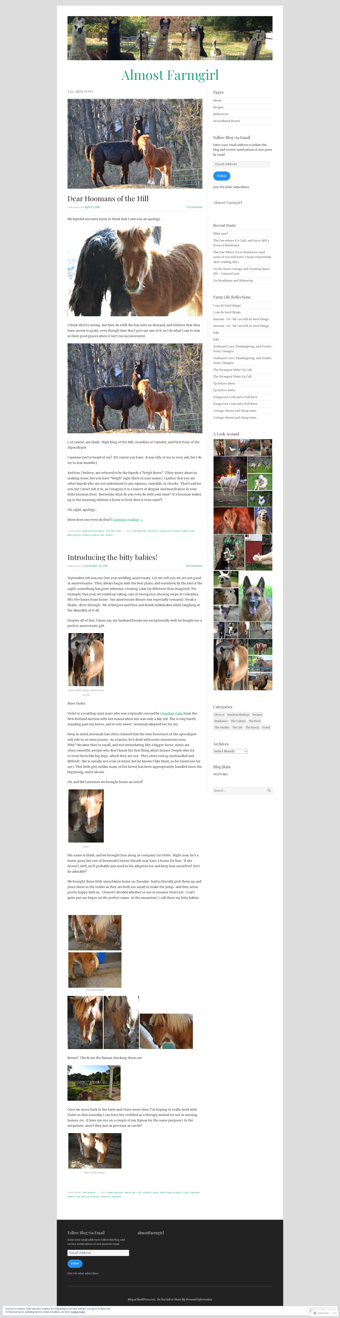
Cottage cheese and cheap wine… (235, 410)
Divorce (219, 714)
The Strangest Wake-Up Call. (232, 370)
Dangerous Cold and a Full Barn (235, 397)
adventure (140, 531)
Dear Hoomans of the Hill (108, 198)
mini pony (188, 531)
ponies (86, 535)
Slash (109, 535)
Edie (216, 333)
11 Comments (194, 207)
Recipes (218, 107)
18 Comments (194, 566)
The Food (254, 721)
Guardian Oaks (171, 713)
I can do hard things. (227, 305)
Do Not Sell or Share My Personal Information (184, 1299)
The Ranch (89, 1192)
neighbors (74, 535)
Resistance (221, 721)
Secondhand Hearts (226, 121)
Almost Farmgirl (170, 74)
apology (153, 531)
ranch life (98, 535)
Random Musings (93, 531)
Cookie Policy (78, 1312)
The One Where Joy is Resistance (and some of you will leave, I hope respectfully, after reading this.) (242, 257)
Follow (221, 176)
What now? (220, 233)
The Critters (113, 531)
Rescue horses (90, 1196)
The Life (237, 727)
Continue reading (127, 520)
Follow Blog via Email (231, 137)
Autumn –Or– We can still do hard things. (241, 319)
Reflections (220, 114)
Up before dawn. (224, 383)
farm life (165, 531)
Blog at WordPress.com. (142, 1299)
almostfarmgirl (151, 1232)
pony (186, 1192)
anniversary (115, 1192)
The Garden (221, 727)
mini (155, 1192)
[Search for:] (243, 790)
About (217, 100)
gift (139, 1192)
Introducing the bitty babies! (112, 557)
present (195, 1192)
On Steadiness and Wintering (233, 280)
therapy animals (111, 1196)
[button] (219, 448)
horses (176, 531)
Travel (266, 727)
